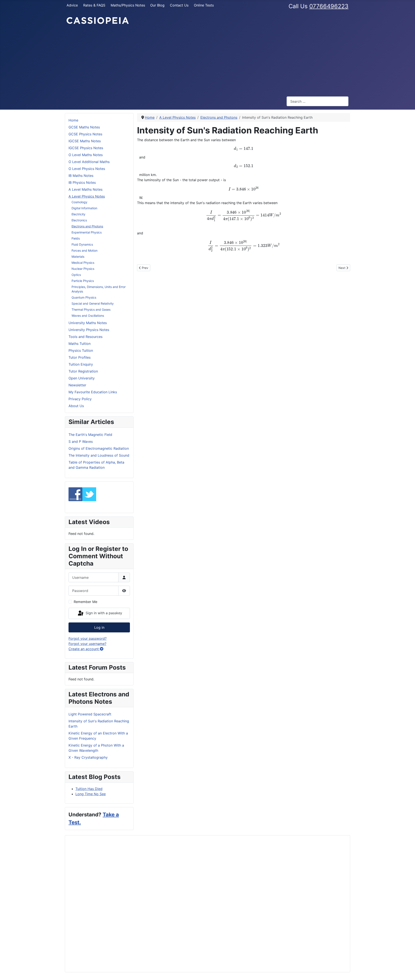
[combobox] (317, 101)
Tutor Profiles (80, 357)
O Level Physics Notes (87, 168)
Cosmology (79, 202)
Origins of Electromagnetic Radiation (99, 448)
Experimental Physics (87, 232)
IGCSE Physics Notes (86, 148)
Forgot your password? (88, 638)
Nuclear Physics (83, 268)
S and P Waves (81, 441)
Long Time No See (90, 794)
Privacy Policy (80, 399)
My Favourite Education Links (93, 392)
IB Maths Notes (81, 175)
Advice (72, 5)
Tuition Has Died (88, 789)
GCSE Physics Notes (85, 134)
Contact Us (179, 5)
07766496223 (328, 6)
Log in (99, 627)
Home (73, 120)
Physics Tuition (81, 350)
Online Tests (204, 5)
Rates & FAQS (94, 5)
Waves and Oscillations (88, 315)
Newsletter (77, 385)
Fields (76, 238)
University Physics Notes (89, 330)
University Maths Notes (88, 323)
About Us (76, 406)
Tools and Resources (85, 336)
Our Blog (157, 5)
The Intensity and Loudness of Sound (99, 455)
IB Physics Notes (82, 182)
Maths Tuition (80, 343)
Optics (76, 275)
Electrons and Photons (87, 226)
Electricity (78, 214)
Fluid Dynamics (82, 244)
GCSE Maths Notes (84, 127)
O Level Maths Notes (86, 155)
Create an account (84, 649)
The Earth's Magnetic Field (90, 434)
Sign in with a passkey (103, 613)
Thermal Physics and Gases (91, 309)
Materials (78, 256)
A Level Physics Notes (87, 196)
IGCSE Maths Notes (85, 141)
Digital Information (84, 208)
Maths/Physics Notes (128, 5)
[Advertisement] (207, 60)
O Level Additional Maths (89, 162)
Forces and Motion (84, 250)
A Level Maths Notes (85, 189)
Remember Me (85, 602)
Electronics (79, 220)
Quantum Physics (84, 297)
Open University (82, 378)
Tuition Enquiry (81, 364)
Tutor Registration (83, 371)
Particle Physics (83, 281)
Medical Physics (83, 262)
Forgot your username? (87, 643)
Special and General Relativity (93, 303)
